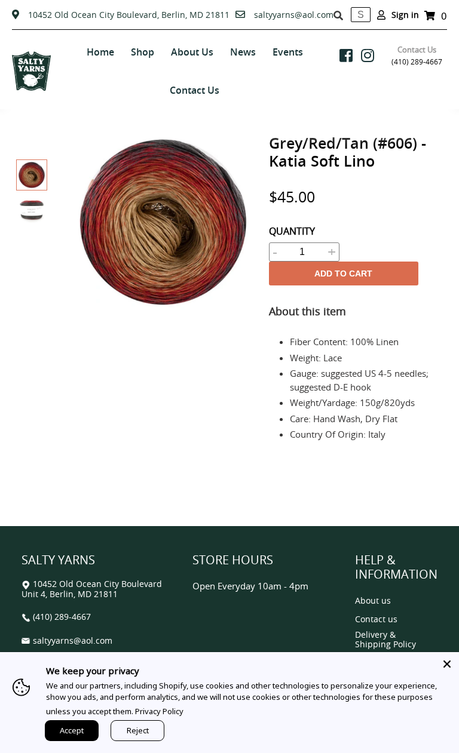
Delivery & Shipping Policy (385, 640)
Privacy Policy (159, 711)
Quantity (292, 231)
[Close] (447, 664)
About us (373, 601)
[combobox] (361, 14)
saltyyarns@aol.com (293, 14)
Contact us (376, 619)
